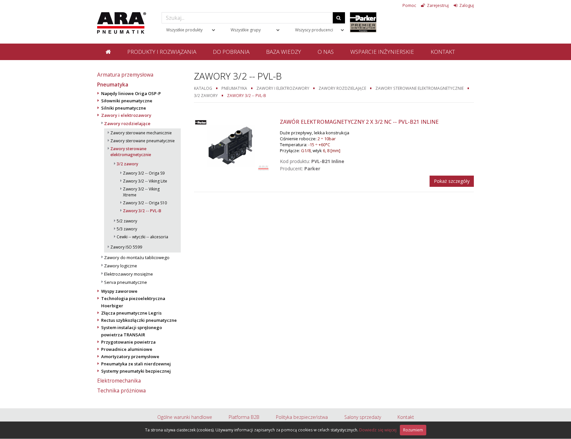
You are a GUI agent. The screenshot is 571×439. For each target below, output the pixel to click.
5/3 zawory (127, 229)
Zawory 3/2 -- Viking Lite (145, 181)
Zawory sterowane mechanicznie (141, 133)
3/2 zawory (127, 164)
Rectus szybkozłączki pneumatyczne (139, 320)
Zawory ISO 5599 (126, 247)
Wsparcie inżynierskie (382, 51)
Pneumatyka (112, 84)
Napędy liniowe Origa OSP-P (131, 93)
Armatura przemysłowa (125, 74)
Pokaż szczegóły (452, 181)
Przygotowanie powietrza (128, 342)
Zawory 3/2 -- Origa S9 (144, 173)
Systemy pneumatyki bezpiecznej (136, 371)
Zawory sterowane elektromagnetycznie (130, 151)
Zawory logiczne (120, 266)
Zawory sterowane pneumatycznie (142, 141)
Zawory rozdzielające (127, 123)
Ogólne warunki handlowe (184, 417)
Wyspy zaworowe (119, 291)
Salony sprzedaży (362, 417)
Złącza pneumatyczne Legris (131, 313)
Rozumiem (413, 430)
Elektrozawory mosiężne (128, 274)
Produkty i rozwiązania (161, 51)
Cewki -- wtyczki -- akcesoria (142, 237)
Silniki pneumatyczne (123, 108)
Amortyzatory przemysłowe (130, 356)
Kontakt (443, 51)
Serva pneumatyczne (125, 282)
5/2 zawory (127, 221)
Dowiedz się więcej (378, 430)
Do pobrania (231, 51)
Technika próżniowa (121, 390)
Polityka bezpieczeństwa (302, 417)
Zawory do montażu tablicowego (137, 257)
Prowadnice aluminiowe (126, 349)
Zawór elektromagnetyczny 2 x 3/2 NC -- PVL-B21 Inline (359, 121)
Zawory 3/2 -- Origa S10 (145, 203)
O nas (326, 51)
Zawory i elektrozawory (126, 115)
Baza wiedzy (283, 51)
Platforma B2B (244, 417)
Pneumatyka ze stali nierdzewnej (136, 364)
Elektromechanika (119, 380)
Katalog (203, 88)
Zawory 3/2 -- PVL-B (142, 211)
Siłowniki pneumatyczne (126, 101)
